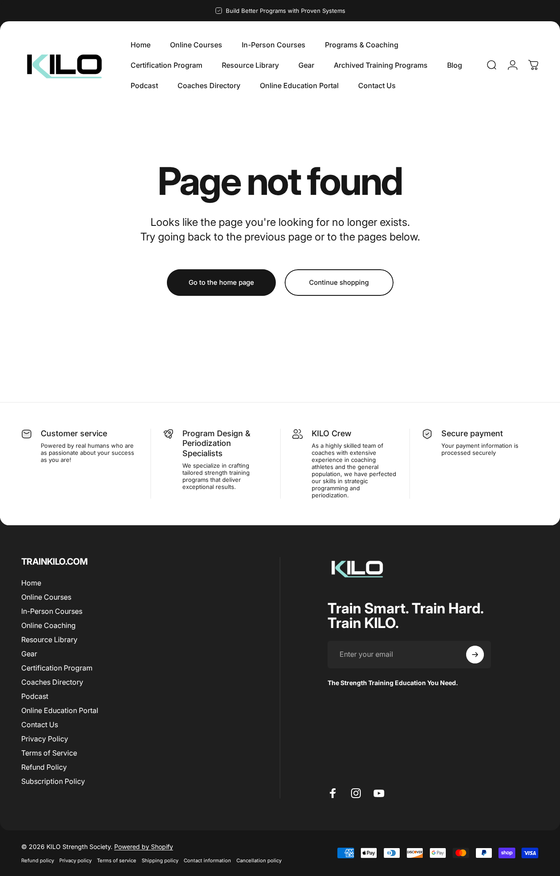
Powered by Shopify (143, 846)
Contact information (207, 860)
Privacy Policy (44, 739)
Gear (29, 653)
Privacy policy (75, 860)
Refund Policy (44, 767)
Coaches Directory (52, 682)
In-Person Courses (51, 611)
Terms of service (116, 860)
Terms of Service (49, 753)
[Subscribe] (475, 654)
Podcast (34, 696)
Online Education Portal (59, 710)
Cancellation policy (259, 860)
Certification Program (57, 668)
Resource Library (49, 639)
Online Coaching (48, 625)
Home (31, 582)
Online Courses (46, 597)
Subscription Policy (53, 781)
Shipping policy (160, 860)
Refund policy (37, 860)
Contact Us (39, 725)
